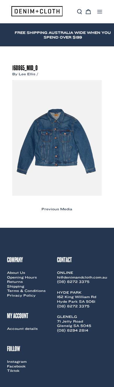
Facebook (16, 366)
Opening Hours (22, 277)
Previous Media (57, 209)
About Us (16, 272)
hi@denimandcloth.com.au (82, 277)
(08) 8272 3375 (73, 281)
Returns (15, 281)
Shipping (15, 286)
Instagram (17, 361)
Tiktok (13, 370)
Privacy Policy (21, 295)
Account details (22, 328)
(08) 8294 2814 (72, 330)
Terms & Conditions (26, 290)
